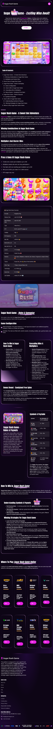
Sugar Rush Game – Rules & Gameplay (14, 83)
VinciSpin (3, 151)
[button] (49, 4)
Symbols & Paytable (10, 96)
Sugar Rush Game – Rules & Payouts (13, 94)
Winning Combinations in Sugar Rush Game (16, 77)
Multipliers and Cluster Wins (12, 79)
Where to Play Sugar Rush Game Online (14, 105)
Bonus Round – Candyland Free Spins (15, 92)
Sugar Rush (24, 18)
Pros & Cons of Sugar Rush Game (12, 81)
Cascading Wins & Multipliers (13, 90)
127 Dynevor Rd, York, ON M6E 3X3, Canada (11, 713)
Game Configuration (10, 85)
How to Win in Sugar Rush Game (14, 88)
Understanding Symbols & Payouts (14, 101)
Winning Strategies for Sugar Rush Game (16, 103)
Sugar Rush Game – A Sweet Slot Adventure (15, 75)
